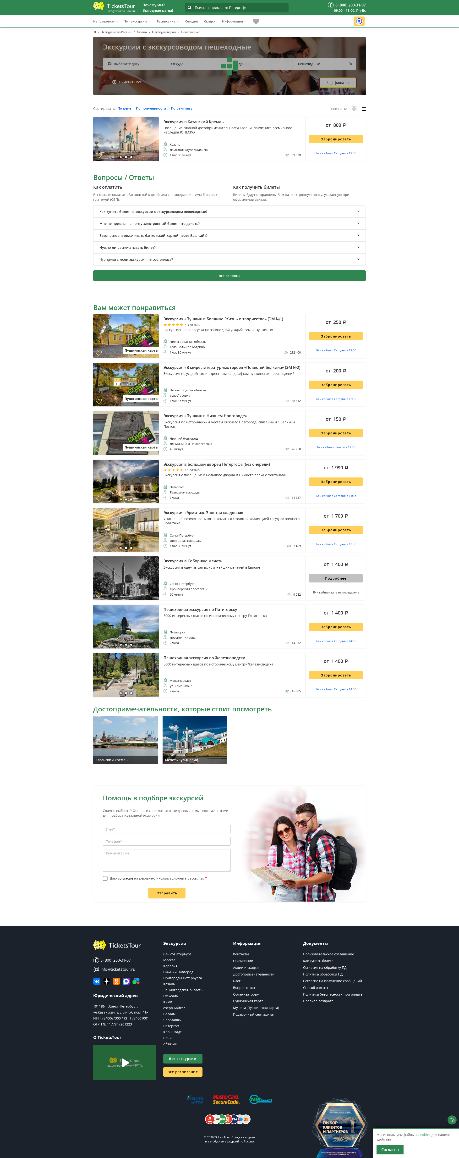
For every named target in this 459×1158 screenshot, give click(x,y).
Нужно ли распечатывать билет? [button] (127, 247)
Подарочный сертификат (254, 1014)
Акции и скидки (246, 967)
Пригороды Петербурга (182, 978)
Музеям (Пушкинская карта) (256, 1007)
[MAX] (126, 981)
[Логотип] (114, 6)
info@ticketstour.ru (114, 969)
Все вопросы (229, 275)
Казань (169, 984)
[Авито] (136, 981)
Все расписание (183, 1071)
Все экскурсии (183, 1058)
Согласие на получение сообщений (332, 981)
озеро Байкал (174, 1008)
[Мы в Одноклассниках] (116, 981)
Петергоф (171, 1026)
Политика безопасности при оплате (332, 994)
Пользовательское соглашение (328, 954)
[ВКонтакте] (96, 981)
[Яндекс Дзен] (106, 981)
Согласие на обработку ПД (325, 967)
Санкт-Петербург (177, 954)
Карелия (170, 966)
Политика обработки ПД (323, 974)
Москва (169, 960)
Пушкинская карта (248, 1001)
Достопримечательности (253, 974)
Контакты (241, 954)
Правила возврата (318, 1001)
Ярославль (172, 1020)
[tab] (229, 211)
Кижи (167, 1002)
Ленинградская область (182, 990)
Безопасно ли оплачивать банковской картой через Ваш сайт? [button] (153, 235)
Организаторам (246, 994)
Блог (236, 981)
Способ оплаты (315, 987)
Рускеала (170, 996)
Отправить (167, 893)
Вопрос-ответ (244, 987)
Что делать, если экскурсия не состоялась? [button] (136, 259)
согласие (125, 878)
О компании (243, 961)
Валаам (169, 1014)
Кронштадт (172, 1032)
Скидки (210, 21)
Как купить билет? (318, 961)
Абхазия (170, 1044)
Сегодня (191, 21)
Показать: (339, 109)
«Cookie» (423, 1134)
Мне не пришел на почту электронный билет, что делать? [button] (149, 223)
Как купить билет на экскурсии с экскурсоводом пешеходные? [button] (153, 211)
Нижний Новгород (178, 972)
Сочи (167, 1038)
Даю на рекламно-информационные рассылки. (158, 878)
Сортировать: (104, 109)
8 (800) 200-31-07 (115, 960)
